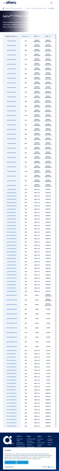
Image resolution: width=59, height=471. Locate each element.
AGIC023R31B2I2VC (12, 419)
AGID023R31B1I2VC (11, 225)
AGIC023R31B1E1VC (11, 390)
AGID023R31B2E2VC (12, 245)
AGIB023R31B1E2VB (11, 59)
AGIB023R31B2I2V (11, 157)
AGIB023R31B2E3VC (12, 138)
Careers (49, 444)
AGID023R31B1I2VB (11, 222)
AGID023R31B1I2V (11, 219)
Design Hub (29, 444)
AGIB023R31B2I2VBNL (11, 318)
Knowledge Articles (39, 445)
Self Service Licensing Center (31, 441)
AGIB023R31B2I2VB (11, 162)
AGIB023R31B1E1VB (11, 45)
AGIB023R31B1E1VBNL (11, 309)
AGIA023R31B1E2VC (11, 353)
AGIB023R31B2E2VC (12, 120)
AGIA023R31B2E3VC (12, 373)
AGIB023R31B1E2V (11, 55)
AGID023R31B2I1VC (11, 268)
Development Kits (21, 446)
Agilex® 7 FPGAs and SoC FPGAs (14, 8)
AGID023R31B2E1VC (12, 235)
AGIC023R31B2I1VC (11, 416)
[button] (24, 8)
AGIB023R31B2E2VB (11, 115)
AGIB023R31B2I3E (11, 171)
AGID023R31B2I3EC (12, 284)
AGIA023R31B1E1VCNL (11, 295)
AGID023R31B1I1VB (11, 212)
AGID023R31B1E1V (11, 189)
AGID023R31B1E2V (11, 199)
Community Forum (40, 439)
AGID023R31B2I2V (11, 271)
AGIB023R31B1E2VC (11, 64)
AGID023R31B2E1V (11, 228)
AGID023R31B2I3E (11, 281)
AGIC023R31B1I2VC (11, 399)
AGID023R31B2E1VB (11, 232)
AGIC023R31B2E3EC (12, 409)
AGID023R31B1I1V (11, 209)
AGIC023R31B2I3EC (12, 422)
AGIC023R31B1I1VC (11, 396)
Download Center (31, 439)
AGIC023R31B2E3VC (12, 413)
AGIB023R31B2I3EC (11, 176)
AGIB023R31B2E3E (11, 124)
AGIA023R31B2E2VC (12, 367)
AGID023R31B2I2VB (11, 274)
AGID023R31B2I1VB (11, 265)
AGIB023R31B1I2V (11, 83)
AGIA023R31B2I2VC (11, 380)
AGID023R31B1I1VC (11, 215)
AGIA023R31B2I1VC (11, 376)
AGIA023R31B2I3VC (11, 386)
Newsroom (50, 442)
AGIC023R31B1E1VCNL (11, 323)
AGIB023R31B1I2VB (11, 87)
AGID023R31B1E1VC (11, 196)
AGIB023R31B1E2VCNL (11, 314)
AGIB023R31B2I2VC (11, 166)
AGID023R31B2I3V (11, 288)
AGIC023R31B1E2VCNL (11, 327)
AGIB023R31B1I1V (11, 69)
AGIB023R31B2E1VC (11, 106)
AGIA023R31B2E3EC (12, 370)
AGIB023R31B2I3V (11, 180)
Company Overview (50, 439)
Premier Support (41, 442)
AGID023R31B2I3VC (11, 291)
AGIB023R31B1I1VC (11, 78)
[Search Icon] (51, 3)
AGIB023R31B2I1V (11, 143)
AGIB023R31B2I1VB (11, 148)
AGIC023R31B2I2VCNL (11, 332)
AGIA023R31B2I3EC (11, 383)
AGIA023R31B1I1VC (11, 357)
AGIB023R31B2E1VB (11, 101)
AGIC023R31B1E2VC (12, 393)
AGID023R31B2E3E (11, 248)
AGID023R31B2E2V (11, 238)
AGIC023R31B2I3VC (12, 426)
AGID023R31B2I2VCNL (11, 346)
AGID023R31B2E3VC (12, 258)
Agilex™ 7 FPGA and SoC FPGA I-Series (36, 8)
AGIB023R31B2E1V (11, 97)
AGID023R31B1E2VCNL (11, 341)
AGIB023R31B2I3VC (11, 185)
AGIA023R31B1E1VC (11, 350)
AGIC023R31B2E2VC (12, 406)
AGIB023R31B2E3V (11, 134)
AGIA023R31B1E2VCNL (11, 300)
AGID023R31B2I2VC (11, 278)
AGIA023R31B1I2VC (11, 360)
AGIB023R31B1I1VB (11, 73)
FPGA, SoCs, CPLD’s (20, 439)
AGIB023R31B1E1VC (11, 50)
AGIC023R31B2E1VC (12, 403)
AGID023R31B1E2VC (12, 205)
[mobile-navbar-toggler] (4, 2)
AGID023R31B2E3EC (12, 251)
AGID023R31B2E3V (11, 255)
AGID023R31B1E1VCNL (11, 337)
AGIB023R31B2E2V (11, 110)
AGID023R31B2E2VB (12, 242)
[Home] (11, 3)
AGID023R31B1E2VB (11, 202)
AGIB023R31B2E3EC (12, 129)
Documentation (30, 446)
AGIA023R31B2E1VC (11, 363)
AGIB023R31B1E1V (11, 41)
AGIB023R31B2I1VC (11, 152)
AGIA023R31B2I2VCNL (11, 304)
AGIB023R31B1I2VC (11, 92)
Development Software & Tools (21, 443)
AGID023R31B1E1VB (11, 192)
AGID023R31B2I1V (11, 261)
